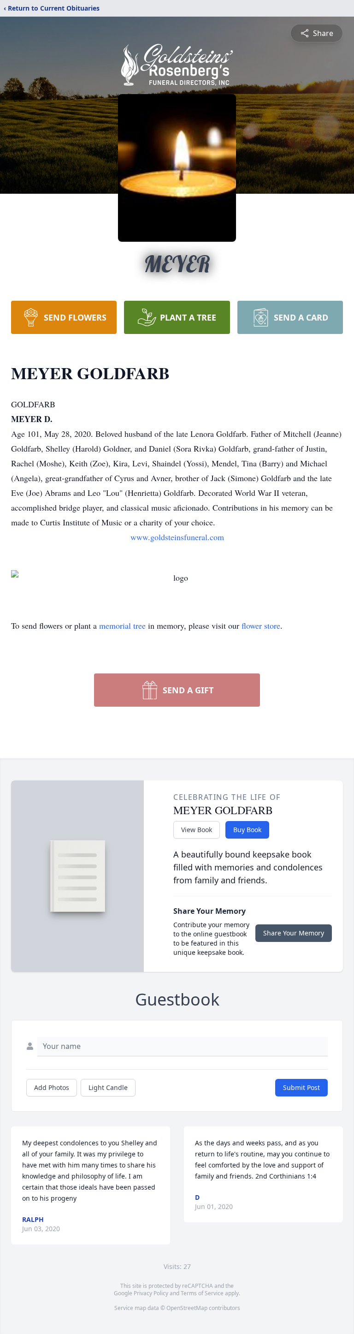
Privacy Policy (151, 1293)
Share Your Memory (293, 933)
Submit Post (301, 1087)
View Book (196, 829)
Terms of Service (202, 1293)
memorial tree (122, 625)
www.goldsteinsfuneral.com (177, 536)
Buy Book (247, 829)
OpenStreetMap (186, 1308)
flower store (261, 625)
